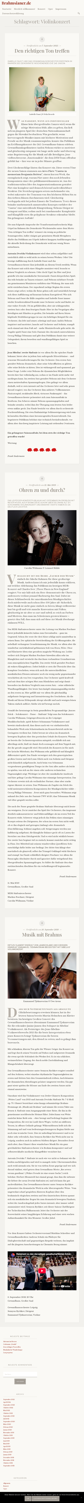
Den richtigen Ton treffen (42, 50)
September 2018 (8, 1466)
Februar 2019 (7, 1452)
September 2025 (9, 1399)
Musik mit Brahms (42, 934)
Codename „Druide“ (10, 1344)
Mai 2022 (6, 1410)
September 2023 (9, 1405)
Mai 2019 (6, 1444)
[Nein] (81, 1497)
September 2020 (9, 1421)
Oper (50, 9)
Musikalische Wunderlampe (12, 1350)
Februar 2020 (8, 1427)
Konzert (41, 9)
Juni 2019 (6, 1441)
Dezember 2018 (8, 1457)
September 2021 (8, 1416)
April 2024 (7, 1402)
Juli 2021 (6, 1419)
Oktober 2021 (8, 1413)
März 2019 (6, 1449)
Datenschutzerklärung (13, 13)
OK (28, 1498)
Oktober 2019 (8, 1435)
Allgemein (6, 1483)
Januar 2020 (7, 1430)
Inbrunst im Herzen (10, 1341)
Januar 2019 (7, 1454)
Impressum (61, 9)
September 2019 (8, 1438)
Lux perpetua (7, 1352)
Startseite (6, 9)
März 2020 (7, 1424)
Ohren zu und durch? (42, 490)
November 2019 (8, 1432)
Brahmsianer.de (16, 2)
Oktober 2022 (8, 1408)
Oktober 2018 (8, 1463)
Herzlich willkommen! (24, 9)
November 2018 (8, 1460)
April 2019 (6, 1446)
